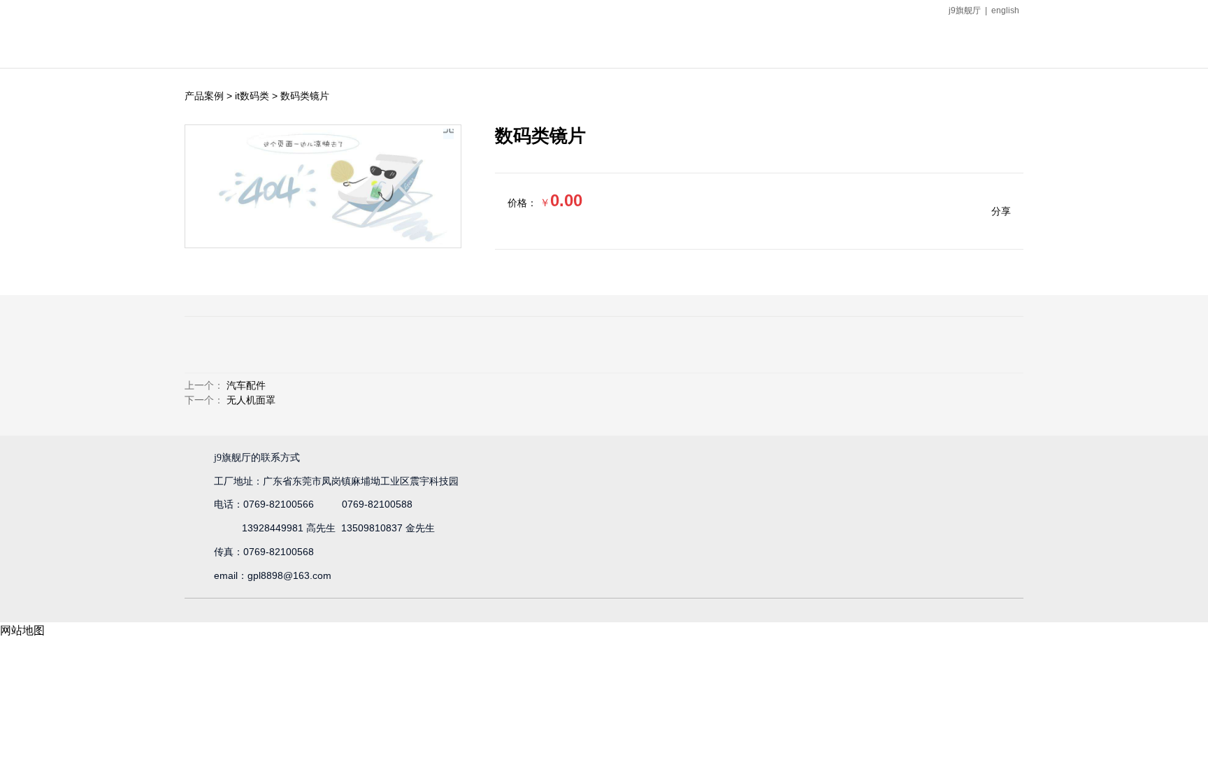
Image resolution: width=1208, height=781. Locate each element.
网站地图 (22, 630)
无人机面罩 (250, 400)
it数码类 (252, 95)
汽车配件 (246, 385)
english (1005, 10)
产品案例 (204, 95)
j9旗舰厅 (965, 10)
